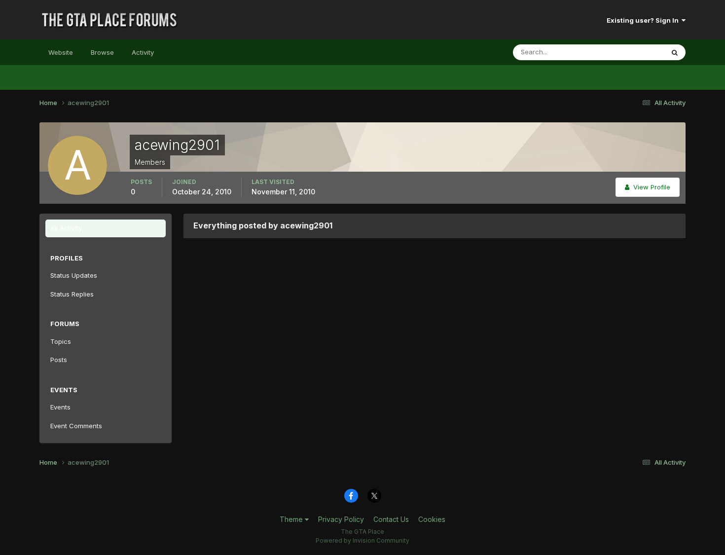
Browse (102, 52)
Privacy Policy (341, 519)
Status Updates (628, 52)
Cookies (431, 519)
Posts (58, 360)
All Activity (66, 228)
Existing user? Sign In (644, 20)
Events (60, 407)
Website (60, 52)
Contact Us (391, 519)
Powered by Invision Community (362, 540)
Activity (143, 52)
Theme (292, 519)
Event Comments (76, 426)
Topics (60, 341)
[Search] (675, 52)
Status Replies (72, 294)
